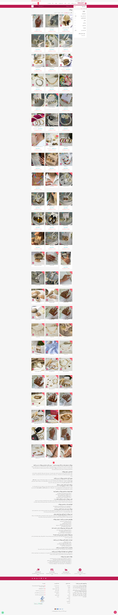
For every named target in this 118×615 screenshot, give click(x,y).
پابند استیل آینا (52, 354)
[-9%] (71, 54)
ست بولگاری (38, 406)
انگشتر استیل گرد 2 (51, 67)
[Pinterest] (39, 578)
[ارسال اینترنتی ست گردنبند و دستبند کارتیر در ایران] (37, 139)
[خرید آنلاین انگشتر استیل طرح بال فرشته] (51, 295)
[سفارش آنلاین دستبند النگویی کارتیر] (65, 416)
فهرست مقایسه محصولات (55, 588)
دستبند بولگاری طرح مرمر (38, 371)
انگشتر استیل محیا (65, 319)
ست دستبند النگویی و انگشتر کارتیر (51, 423)
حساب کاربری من (56, 585)
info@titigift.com (41, 588)
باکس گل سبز (83, 35)
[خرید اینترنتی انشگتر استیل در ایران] (37, 381)
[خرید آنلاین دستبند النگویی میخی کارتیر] (37, 119)
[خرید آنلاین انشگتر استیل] (65, 40)
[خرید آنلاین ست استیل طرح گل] (51, 139)
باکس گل (69, 592)
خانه (86, 8)
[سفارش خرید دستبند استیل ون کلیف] (65, 364)
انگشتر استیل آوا (52, 265)
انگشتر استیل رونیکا (37, 27)
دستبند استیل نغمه (51, 126)
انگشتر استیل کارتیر (37, 319)
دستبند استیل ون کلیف (66, 371)
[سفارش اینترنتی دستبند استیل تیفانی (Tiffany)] (65, 381)
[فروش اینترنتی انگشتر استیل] (51, 20)
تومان (40, 0)
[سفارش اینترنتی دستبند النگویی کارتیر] (51, 364)
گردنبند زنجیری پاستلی (38, 186)
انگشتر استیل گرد (38, 302)
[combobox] (58, 6)
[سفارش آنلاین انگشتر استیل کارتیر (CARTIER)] (37, 312)
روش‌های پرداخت (56, 592)
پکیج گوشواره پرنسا (65, 107)
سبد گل (69, 588)
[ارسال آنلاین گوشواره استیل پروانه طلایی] (37, 198)
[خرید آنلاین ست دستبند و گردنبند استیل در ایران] (51, 450)
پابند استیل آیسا (38, 87)
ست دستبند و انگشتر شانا (66, 265)
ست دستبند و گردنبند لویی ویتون (65, 457)
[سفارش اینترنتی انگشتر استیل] (37, 20)
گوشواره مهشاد (52, 245)
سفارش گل (68, 585)
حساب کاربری (82, 0)
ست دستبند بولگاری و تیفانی (38, 423)
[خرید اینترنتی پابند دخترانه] (65, 80)
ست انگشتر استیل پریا (66, 406)
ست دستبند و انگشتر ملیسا (65, 285)
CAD (36, 0)
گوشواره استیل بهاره (65, 205)
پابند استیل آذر (52, 336)
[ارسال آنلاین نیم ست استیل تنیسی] (37, 238)
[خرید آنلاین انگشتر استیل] (51, 40)
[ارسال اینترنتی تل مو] (65, 119)
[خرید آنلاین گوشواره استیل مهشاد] (51, 238)
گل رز (69, 593)
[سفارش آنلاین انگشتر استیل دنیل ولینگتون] (37, 258)
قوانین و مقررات (57, 595)
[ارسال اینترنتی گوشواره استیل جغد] (37, 99)
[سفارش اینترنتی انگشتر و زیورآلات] (51, 312)
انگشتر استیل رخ (52, 27)
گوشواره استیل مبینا (37, 285)
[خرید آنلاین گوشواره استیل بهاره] (65, 198)
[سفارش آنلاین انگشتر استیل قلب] (37, 40)
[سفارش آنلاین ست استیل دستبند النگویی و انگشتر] (51, 416)
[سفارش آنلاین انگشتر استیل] (51, 60)
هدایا (69, 599)
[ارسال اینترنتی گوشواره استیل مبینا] (37, 278)
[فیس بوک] (43, 578)
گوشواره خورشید (66, 245)
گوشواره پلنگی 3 (38, 225)
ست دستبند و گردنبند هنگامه (52, 457)
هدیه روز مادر (41, 466)
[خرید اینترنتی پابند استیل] (51, 347)
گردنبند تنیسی (52, 186)
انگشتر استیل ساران (65, 47)
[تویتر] (45, 578)
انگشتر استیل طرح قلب (38, 47)
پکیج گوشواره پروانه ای (52, 107)
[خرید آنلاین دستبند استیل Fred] (37, 347)
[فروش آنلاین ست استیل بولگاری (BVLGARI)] (37, 433)
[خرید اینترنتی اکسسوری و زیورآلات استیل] (65, 433)
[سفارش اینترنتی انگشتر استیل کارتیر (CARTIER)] (37, 60)
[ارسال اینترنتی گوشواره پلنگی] (51, 218)
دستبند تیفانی (66, 388)
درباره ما (58, 596)
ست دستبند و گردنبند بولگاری (38, 440)
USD (32, 0)
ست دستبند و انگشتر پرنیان (51, 440)
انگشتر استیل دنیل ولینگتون (37, 265)
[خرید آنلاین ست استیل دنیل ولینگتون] (37, 450)
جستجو (32, 6)
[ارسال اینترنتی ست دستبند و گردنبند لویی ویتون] (65, 450)
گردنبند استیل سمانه (51, 285)
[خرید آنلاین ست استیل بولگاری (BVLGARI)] (37, 399)
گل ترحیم (69, 595)
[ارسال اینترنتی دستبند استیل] (51, 119)
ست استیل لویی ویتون (52, 388)
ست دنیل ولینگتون (37, 457)
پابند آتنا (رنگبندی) (65, 87)
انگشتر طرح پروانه (65, 336)
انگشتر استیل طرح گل (66, 67)
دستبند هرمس (66, 146)
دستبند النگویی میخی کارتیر (37, 126)
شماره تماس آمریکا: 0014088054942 (39, 592)
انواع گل (69, 587)
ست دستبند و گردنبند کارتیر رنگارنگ (38, 146)
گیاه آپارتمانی (68, 598)
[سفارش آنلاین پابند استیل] (51, 329)
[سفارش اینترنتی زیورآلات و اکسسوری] (65, 278)
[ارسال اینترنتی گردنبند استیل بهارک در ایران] (37, 159)
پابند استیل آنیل (38, 336)
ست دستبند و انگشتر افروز (65, 440)
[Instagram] (41, 578)
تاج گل (69, 596)
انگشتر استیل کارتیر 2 (38, 67)
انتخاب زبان (77, 0)
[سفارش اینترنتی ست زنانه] (65, 159)
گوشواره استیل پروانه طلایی (37, 205)
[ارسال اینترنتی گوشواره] (65, 99)
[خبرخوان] (32, 578)
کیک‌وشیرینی (68, 601)
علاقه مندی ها (57, 587)
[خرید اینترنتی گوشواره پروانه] (51, 198)
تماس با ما (68, 602)
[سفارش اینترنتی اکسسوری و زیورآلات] (65, 399)
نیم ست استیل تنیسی (38, 245)
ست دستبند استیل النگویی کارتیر (66, 423)
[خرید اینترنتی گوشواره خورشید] (65, 238)
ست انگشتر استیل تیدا (52, 406)
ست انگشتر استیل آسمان (38, 388)
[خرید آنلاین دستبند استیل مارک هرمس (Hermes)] (65, 139)
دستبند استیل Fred (37, 354)
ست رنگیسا (65, 166)
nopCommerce (57, 612)
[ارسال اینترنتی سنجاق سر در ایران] (51, 159)
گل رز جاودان (47, 502)
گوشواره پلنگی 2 (52, 225)
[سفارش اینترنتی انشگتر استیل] (65, 312)
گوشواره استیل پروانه (52, 205)
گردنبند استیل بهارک (37, 166)
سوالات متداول (57, 590)
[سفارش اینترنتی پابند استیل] (51, 80)
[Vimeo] (34, 578)
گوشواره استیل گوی (65, 225)
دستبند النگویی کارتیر (52, 371)
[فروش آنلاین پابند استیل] (37, 80)
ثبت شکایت (57, 593)
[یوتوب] (37, 578)
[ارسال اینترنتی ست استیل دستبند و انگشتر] (51, 433)
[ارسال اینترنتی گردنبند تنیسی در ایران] (51, 179)
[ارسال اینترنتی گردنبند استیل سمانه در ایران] (51, 278)
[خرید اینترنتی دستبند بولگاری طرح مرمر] (37, 364)
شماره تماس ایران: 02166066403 (40, 590)
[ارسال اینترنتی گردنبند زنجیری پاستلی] (37, 179)
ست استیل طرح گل (51, 146)
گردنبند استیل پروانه (65, 186)
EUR (34, 0)
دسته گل (69, 590)
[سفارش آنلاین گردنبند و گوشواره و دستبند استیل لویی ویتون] (51, 381)
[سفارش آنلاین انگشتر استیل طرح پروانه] (65, 20)
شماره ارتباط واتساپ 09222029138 (39, 594)
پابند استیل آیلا (66, 354)
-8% (57, 136)
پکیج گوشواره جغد (38, 107)
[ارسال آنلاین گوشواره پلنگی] (37, 218)
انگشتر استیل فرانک (65, 302)
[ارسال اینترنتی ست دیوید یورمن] (65, 258)
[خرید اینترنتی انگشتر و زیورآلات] (65, 295)
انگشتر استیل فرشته (51, 302)
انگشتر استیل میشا (51, 319)
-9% (71, 56)
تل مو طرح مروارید (65, 126)
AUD (38, 0)
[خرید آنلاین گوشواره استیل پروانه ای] (51, 99)
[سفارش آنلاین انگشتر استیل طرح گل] (65, 60)
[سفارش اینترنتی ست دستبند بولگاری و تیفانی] (37, 416)
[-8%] (57, 133)
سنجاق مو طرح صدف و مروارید (52, 166)
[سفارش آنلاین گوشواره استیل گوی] (65, 218)
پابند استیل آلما (52, 87)
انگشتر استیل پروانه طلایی (65, 27)
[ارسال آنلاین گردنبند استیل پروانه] (65, 179)
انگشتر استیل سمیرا (51, 47)
